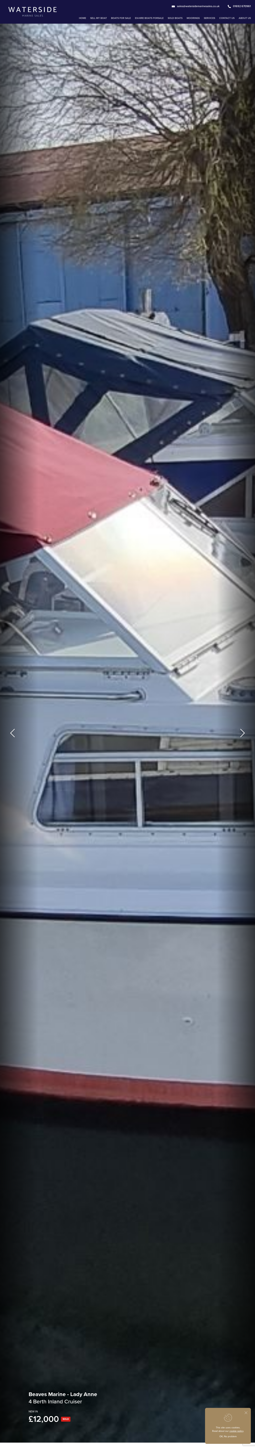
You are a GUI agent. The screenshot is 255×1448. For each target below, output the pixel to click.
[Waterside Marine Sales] (32, 12)
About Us (245, 18)
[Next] (242, 733)
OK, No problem (228, 1436)
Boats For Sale (121, 18)
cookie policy (236, 1431)
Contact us (227, 18)
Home (82, 18)
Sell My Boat (98, 18)
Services (209, 18)
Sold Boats (175, 18)
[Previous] (12, 733)
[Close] (246, 1413)
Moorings (193, 18)
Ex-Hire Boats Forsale (149, 18)
